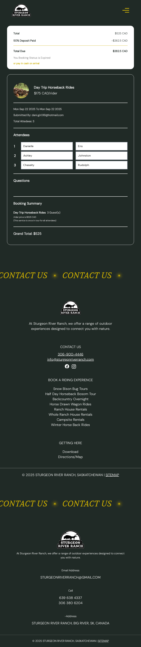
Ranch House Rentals (70, 409)
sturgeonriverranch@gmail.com (70, 577)
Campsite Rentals (70, 419)
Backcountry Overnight (71, 399)
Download (70, 451)
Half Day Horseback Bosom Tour (70, 394)
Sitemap (112, 475)
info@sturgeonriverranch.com (70, 359)
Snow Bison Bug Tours (70, 388)
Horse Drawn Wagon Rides (70, 404)
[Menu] (125, 10)
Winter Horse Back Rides (70, 425)
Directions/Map (70, 457)
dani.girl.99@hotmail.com (48, 115)
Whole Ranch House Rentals (70, 414)
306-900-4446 (70, 354)
